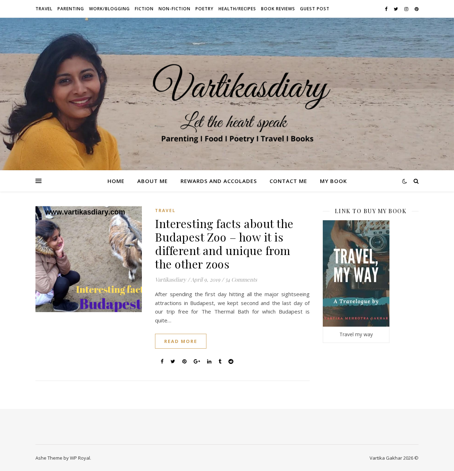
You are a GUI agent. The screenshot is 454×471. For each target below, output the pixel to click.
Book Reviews (278, 9)
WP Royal (80, 458)
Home (115, 180)
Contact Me (288, 180)
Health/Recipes (237, 9)
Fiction (144, 9)
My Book (333, 180)
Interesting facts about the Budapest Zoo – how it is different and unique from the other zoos (224, 243)
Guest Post (315, 9)
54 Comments (241, 279)
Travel (43, 9)
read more (180, 341)
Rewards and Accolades (219, 180)
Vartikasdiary (170, 279)
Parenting (70, 9)
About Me (152, 180)
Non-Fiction (174, 9)
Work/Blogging (109, 9)
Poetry (204, 9)
